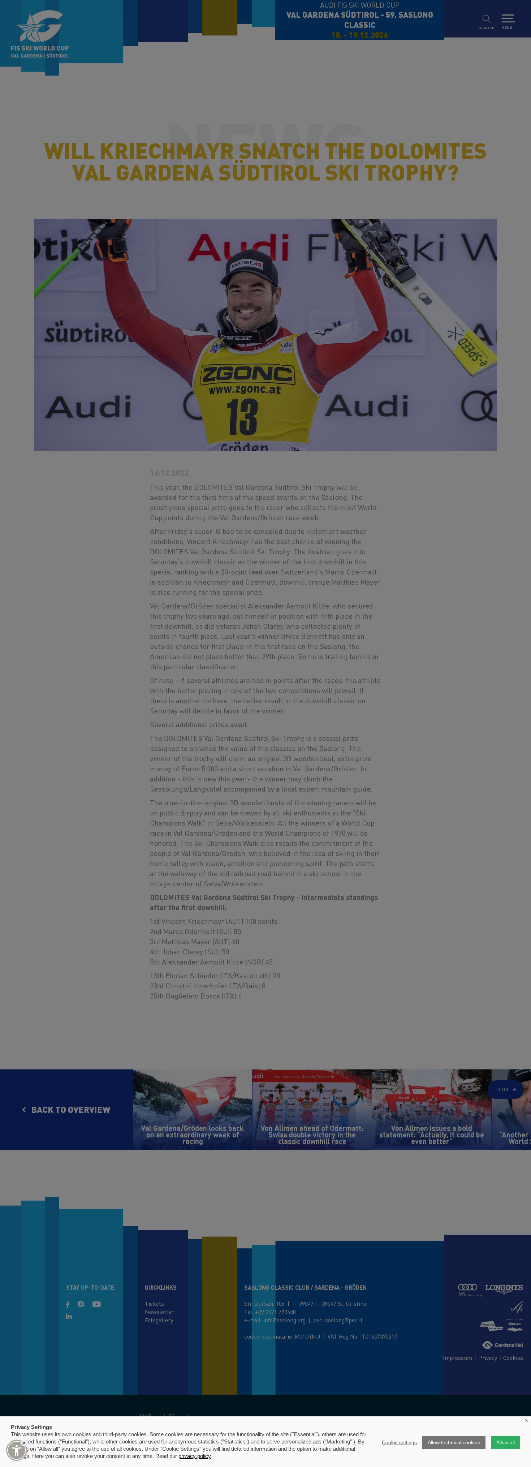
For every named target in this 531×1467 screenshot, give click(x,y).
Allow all (505, 1442)
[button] (16, 1450)
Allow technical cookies (454, 1442)
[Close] (24, 1443)
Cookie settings (399, 1442)
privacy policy (194, 1456)
